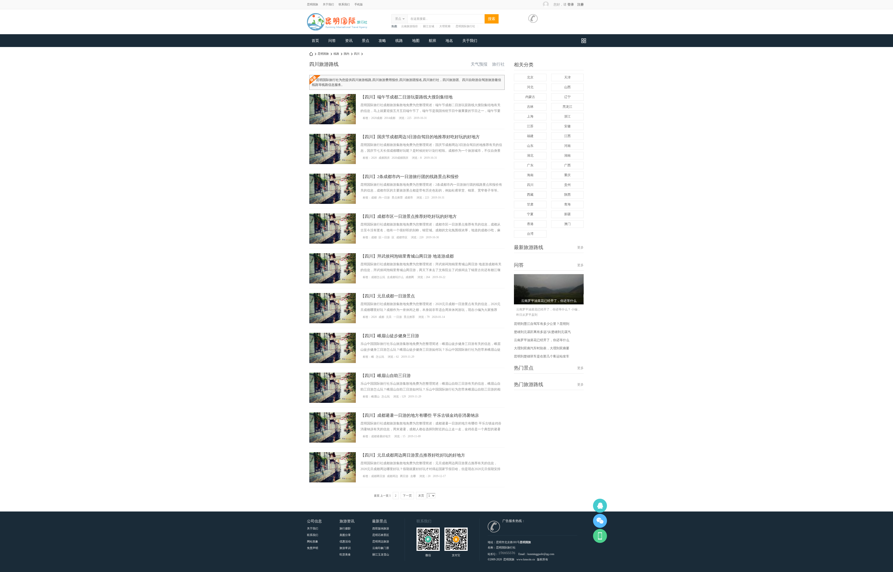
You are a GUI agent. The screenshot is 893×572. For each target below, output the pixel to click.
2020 (374, 157)
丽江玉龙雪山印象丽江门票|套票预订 (380, 554)
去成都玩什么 (395, 277)
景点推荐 (397, 197)
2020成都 (376, 118)
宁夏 (530, 214)
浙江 (567, 116)
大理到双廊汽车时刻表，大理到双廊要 (541, 348)
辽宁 (567, 97)
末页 (421, 495)
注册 (580, 4)
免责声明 (312, 548)
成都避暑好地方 (381, 436)
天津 (567, 77)
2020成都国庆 (400, 157)
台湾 (530, 234)
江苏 (530, 126)
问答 (332, 41)
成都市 (409, 197)
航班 (432, 41)
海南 (530, 175)
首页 (315, 41)
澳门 (567, 224)
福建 (530, 136)
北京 (530, 77)
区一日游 (384, 237)
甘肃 (530, 204)
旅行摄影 (345, 528)
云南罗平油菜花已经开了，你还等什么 (541, 340)
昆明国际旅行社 (465, 26)
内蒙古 (530, 97)
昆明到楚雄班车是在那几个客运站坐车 (541, 356)
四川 (357, 53)
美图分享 (345, 535)
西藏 (530, 194)
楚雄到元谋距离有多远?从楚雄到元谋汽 (542, 332)
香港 (530, 224)
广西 (567, 165)
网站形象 (312, 541)
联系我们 (344, 4)
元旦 (389, 317)
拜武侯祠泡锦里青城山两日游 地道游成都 (415, 256)
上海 (530, 116)
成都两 (410, 277)
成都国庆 (384, 157)
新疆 (567, 214)
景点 (398, 18)
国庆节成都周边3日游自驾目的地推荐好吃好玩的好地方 (428, 137)
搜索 (491, 19)
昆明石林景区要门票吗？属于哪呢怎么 (380, 535)
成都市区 (401, 237)
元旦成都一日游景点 (396, 296)
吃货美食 (345, 554)
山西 (567, 87)
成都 (374, 197)
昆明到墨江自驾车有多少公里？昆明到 (541, 324)
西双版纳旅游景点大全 (380, 528)
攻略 (382, 41)
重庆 (567, 175)
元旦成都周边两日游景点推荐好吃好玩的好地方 (421, 455)
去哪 (413, 476)
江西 (567, 136)
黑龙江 (567, 106)
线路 (399, 41)
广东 (530, 165)
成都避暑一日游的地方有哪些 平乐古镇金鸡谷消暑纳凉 (428, 415)
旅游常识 (345, 548)
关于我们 (328, 4)
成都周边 (392, 476)
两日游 (404, 476)
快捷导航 (583, 40)
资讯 (349, 41)
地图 (416, 41)
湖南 (567, 155)
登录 (570, 4)
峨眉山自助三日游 (394, 375)
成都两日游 (378, 476)
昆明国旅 (312, 4)
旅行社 (498, 64)
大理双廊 (444, 26)
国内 (346, 53)
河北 (530, 87)
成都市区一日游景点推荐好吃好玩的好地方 (417, 216)
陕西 (567, 194)
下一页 (407, 495)
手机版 (358, 4)
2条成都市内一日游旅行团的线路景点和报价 (418, 176)
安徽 (567, 126)
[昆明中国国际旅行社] (337, 29)
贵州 (567, 185)
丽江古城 (428, 26)
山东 (530, 146)
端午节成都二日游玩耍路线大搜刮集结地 (415, 97)
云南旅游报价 (409, 26)
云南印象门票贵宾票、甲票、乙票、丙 (380, 548)
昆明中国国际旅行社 (311, 53)
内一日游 (384, 197)
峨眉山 (375, 396)
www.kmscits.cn (525, 559)
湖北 (530, 155)
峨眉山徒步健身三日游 (398, 335)
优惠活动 (345, 541)
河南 (567, 146)
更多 (580, 247)
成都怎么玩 (378, 277)
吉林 (530, 106)
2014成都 (389, 118)
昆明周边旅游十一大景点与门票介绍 (380, 541)
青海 (567, 204)
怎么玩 (380, 356)
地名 (449, 41)
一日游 (397, 317)
